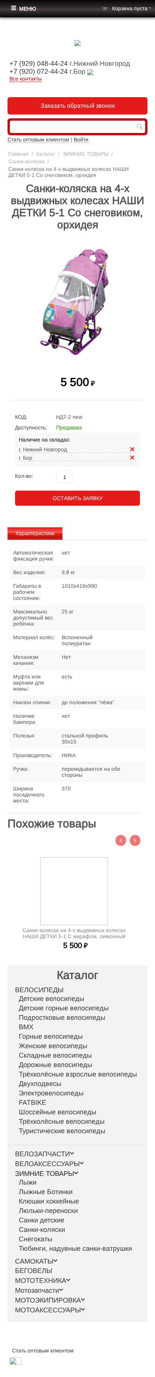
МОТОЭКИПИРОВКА (48, 1300)
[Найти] (139, 127)
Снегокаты (35, 1239)
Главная (18, 154)
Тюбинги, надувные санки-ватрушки (75, 1248)
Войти (81, 139)
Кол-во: (24, 476)
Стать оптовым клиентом (38, 139)
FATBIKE (32, 1102)
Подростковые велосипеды (62, 1017)
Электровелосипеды (51, 1093)
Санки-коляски (26, 161)
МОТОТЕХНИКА (40, 1280)
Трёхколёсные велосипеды (62, 1121)
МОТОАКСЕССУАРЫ (48, 1310)
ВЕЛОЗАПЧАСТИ (42, 1154)
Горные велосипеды (51, 1036)
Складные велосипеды (55, 1055)
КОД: (21, 417)
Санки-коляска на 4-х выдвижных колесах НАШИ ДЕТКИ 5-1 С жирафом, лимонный (74, 933)
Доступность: (31, 427)
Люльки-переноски (48, 1210)
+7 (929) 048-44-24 (38, 63)
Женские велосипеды (53, 1046)
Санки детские (41, 1220)
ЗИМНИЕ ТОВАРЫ (85, 154)
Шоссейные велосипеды (57, 1112)
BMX (26, 1027)
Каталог (45, 154)
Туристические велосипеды (62, 1131)
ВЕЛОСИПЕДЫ (39, 990)
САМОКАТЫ (34, 1261)
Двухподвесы (40, 1083)
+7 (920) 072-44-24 (38, 71)
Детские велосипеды (51, 998)
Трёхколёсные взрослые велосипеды (78, 1074)
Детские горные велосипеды (64, 1008)
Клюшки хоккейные (49, 1201)
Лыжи (27, 1182)
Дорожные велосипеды (55, 1065)
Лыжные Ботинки (46, 1192)
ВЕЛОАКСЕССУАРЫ (47, 1164)
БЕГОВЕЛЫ (33, 1271)
